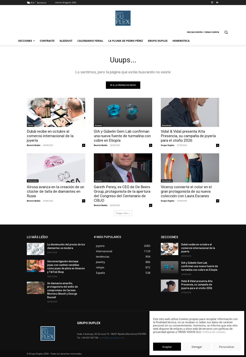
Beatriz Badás (33, 145)
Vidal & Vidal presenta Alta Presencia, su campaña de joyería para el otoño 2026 (188, 136)
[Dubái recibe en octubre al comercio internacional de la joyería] (56, 112)
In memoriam (182, 243)
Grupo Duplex (167, 145)
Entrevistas (201, 238)
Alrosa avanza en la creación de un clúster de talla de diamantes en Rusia (55, 191)
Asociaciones (183, 235)
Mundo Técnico (211, 246)
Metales (182, 246)
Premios (181, 252)
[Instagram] (212, 3)
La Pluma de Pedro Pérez (206, 243)
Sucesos (98, 125)
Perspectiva (213, 249)
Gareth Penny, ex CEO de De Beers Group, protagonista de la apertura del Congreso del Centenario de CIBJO (122, 194)
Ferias (30, 125)
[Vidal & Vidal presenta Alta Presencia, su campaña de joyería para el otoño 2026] (190, 112)
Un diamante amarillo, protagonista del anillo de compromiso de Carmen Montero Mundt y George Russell (62, 290)
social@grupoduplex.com (111, 337)
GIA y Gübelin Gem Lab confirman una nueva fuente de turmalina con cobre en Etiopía (122, 136)
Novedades (167, 125)
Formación (213, 241)
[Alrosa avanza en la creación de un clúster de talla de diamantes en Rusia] (56, 167)
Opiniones (197, 249)
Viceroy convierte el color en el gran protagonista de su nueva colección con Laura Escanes (186, 191)
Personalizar (226, 347)
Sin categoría (212, 252)
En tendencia (184, 238)
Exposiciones (186, 241)
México (194, 246)
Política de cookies (213, 332)
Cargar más (122, 213)
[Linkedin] (217, 3)
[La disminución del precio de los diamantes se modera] (35, 249)
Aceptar (167, 347)
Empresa (214, 235)
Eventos (98, 181)
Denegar (197, 347)
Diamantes (32, 181)
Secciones (195, 252)
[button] (226, 32)
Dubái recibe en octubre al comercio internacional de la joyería (50, 136)
